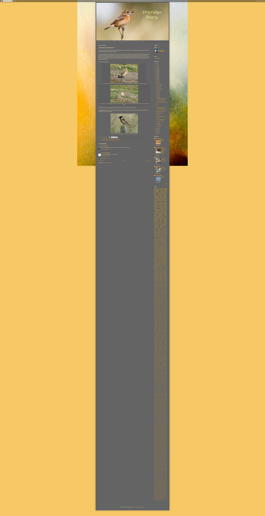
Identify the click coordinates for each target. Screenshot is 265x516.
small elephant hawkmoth (158, 489)
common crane (156, 447)
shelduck (165, 254)
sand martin (160, 279)
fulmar (165, 263)
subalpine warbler (157, 323)
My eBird (114, 41)
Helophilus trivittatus (157, 393)
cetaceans (157, 445)
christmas (160, 445)
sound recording (160, 358)
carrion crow (156, 257)
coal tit (165, 270)
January (157, 126)
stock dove (162, 268)
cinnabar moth (157, 343)
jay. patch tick (160, 350)
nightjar (161, 477)
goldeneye (156, 258)
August (157, 90)
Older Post (148, 160)
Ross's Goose (161, 422)
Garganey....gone (159, 113)
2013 (156, 79)
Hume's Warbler (164, 393)
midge (158, 475)
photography (165, 481)
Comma (155, 270)
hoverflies (156, 226)
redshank (160, 267)
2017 (156, 72)
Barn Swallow (165, 373)
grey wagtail (161, 258)
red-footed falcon (159, 484)
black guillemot (164, 438)
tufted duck (164, 290)
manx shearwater (158, 194)
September (158, 88)
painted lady (164, 317)
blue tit (162, 263)
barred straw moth (157, 437)
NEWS (157, 404)
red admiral (161, 249)
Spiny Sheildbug (164, 426)
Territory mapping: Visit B (161, 119)
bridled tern (162, 341)
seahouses (160, 321)
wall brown (160, 361)
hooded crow (160, 466)
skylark (155, 234)
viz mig (158, 250)
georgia (155, 459)
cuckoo (162, 216)
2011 (156, 82)
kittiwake (165, 283)
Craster (155, 382)
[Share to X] (114, 137)
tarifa (166, 359)
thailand (156, 495)
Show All (165, 183)
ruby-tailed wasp (159, 485)
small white (165, 357)
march (166, 473)
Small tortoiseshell (163, 331)
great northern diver (160, 202)
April (157, 96)
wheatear (156, 220)
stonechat (118, 138)
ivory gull (165, 468)
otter (155, 317)
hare (166, 462)
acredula (161, 433)
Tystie (155, 432)
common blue (157, 271)
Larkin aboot (158, 117)
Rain (162, 419)
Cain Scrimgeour (160, 379)
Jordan (164, 395)
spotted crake (159, 491)
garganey (156, 221)
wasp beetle (162, 496)
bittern (160, 438)
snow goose (165, 490)
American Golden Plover (162, 371)
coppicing (165, 250)
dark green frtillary (163, 257)
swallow (160, 207)
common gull (160, 235)
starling (157, 301)
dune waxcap (163, 452)
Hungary (155, 394)
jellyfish (157, 469)
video (163, 323)
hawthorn (160, 463)
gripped (155, 462)
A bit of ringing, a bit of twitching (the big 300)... (161, 108)
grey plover (164, 314)
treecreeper (156, 269)
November (158, 85)
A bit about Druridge (106, 41)
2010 (156, 128)
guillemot (163, 462)
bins (158, 438)
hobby (159, 253)
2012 (156, 80)
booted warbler (158, 441)
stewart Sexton (157, 492)
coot (162, 295)
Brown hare (161, 378)
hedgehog (165, 348)
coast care (162, 446)
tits (166, 495)
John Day (157, 395)
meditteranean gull (160, 236)
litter (166, 470)
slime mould (159, 488)
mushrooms (161, 476)
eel (166, 452)
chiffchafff (161, 212)
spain (164, 358)
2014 (156, 77)
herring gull (156, 240)
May (157, 95)
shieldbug (160, 357)
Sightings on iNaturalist (123, 41)
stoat (159, 359)
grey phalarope (159, 461)
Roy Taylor (165, 422)
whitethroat (157, 197)
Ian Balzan (159, 394)
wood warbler (156, 498)
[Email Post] (109, 137)
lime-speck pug (162, 470)
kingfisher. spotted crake (163, 469)
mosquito (162, 475)
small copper (164, 262)
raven (157, 483)
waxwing (155, 363)
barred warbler (164, 335)
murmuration (156, 476)
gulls (162, 283)
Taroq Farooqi (159, 430)
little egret (164, 209)
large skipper (164, 284)
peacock (160, 352)
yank (162, 499)
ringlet (163, 300)
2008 (156, 131)
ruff (158, 192)
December (158, 84)
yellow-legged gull (160, 367)
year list (161, 218)
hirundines (156, 349)
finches (163, 454)
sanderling (156, 196)
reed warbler (164, 203)
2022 (156, 64)
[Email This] (111, 137)
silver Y (163, 321)
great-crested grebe (162, 210)
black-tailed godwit (158, 190)
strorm (166, 492)
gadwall (155, 264)
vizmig (162, 255)
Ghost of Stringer (104, 152)
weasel (165, 323)
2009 (156, 130)
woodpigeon (156, 499)
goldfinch (159, 232)
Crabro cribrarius (164, 381)
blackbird (156, 235)
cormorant (156, 272)
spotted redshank (163, 322)
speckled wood (158, 225)
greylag (165, 298)
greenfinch (159, 264)
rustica (164, 485)
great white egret (162, 272)
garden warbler (161, 245)
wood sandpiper (158, 214)
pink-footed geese (160, 194)
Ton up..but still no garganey (161, 109)
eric (161, 345)
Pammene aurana (157, 411)
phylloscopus (156, 482)
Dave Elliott (159, 263)
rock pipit (159, 320)
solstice (155, 491)
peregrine (165, 240)
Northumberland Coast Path (158, 408)
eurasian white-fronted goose (160, 251)
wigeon (161, 226)
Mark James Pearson (159, 147)
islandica (155, 350)
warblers (165, 361)
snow (158, 322)
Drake (163, 382)
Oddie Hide (164, 409)
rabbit (163, 352)
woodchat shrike (164, 498)
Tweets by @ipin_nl (157, 58)
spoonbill (156, 212)
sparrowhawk (164, 223)
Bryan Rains (103, 145)
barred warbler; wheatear (159, 336)
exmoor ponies (156, 453)
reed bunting (159, 213)
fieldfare (158, 228)
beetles (165, 437)
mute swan (161, 240)
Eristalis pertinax (161, 329)
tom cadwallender (157, 360)
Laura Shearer (159, 330)
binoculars (155, 438)
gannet (161, 246)
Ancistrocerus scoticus (159, 324)
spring (163, 491)
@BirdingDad (158, 166)
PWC (166, 330)
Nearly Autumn (162, 177)
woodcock (161, 238)
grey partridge (164, 232)
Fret (157, 104)
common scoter (163, 227)
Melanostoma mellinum (158, 402)
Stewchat (157, 157)
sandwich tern (158, 231)
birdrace (162, 308)
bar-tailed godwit (164, 293)
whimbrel (165, 213)
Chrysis (162, 380)
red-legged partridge (162, 278)
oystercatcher (159, 317)
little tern (160, 299)
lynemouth (156, 473)
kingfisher (156, 315)
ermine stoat (164, 345)
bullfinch (165, 225)
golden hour (165, 459)
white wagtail (163, 269)
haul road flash (156, 463)
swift (158, 246)
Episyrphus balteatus (157, 385)
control (159, 295)
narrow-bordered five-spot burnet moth (160, 277)
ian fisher (165, 349)
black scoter (156, 439)
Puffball (157, 418)
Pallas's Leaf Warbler (157, 410)
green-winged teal (157, 283)
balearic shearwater (163, 307)
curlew (165, 214)
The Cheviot (156, 431)
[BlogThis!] (113, 137)
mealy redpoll (161, 474)
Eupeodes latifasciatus (162, 387)
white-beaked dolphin (160, 302)
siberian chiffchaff (157, 262)
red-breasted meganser (160, 216)
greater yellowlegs (158, 346)
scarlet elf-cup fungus (162, 356)
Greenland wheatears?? (160, 100)
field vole (160, 454)
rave (155, 483)
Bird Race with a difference (161, 116)
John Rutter (161, 395)
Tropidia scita (165, 431)
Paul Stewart (156, 415)
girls (157, 459)
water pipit (156, 256)
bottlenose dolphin (164, 441)
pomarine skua (157, 241)
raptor (166, 482)
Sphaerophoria (164, 425)
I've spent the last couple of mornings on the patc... (161, 99)
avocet (165, 256)
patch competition (163, 248)
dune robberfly (159, 452)
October (158, 87)
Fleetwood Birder (159, 175)
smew (155, 358)
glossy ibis (160, 459)
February (158, 124)
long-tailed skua (163, 287)
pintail (165, 192)
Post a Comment (103, 158)
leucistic (165, 285)
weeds (166, 496)
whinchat (161, 250)
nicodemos (134, 507)
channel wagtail (163, 342)
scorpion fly (156, 357)
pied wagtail (156, 249)
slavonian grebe (164, 241)
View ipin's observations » (162, 51)
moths (162, 351)
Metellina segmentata (161, 403)
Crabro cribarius (157, 328)
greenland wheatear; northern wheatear (109, 138)
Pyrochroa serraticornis (163, 418)
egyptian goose (157, 345)
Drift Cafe (158, 291)
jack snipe (156, 299)
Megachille (156, 400)
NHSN (160, 404)
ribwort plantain (164, 484)
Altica (155, 371)
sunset (160, 301)
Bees (163, 374)
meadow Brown (156, 474)
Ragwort (160, 419)
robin (161, 221)
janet (155, 469)
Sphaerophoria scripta (157, 426)
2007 (156, 133)
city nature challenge (157, 446)
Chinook (159, 380)
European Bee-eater (157, 388)
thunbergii (160, 495)
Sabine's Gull (160, 306)
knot (166, 264)
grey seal (165, 461)
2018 (156, 71)
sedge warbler (158, 204)
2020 (156, 68)
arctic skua (161, 192)
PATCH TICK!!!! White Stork (161, 102)
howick (160, 349)
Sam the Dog (156, 423)
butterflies (165, 280)
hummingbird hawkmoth (158, 467)
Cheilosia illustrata (163, 327)
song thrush (156, 268)
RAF (155, 419)
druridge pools (161, 312)
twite (161, 201)
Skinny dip (160, 425)
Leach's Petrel (160, 305)
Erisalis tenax (164, 385)
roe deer (165, 267)
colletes (165, 446)
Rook (157, 422)
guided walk (159, 462)
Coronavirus (156, 381)
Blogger (143, 507)
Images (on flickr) (134, 41)
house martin (159, 273)
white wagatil (160, 363)
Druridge (162, 242)
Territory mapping (164, 430)
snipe (159, 234)
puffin (160, 261)
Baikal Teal (157, 373)
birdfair (158, 308)
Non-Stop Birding (159, 138)
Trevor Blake (160, 431)
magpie (160, 275)
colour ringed (164, 309)
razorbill (155, 278)
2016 (156, 74)
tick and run (163, 495)
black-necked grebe (158, 338)
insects (158, 468)
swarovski (162, 359)
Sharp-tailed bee (162, 424)
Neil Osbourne (164, 404)
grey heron (165, 239)
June (157, 93)
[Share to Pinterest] (117, 137)
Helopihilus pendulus (158, 292)
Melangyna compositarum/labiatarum (160, 401)
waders (165, 255)
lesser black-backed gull (158, 285)
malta (159, 473)
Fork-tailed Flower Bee (163, 389)
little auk (156, 286)
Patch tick (156, 207)
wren (155, 291)
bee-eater (162, 437)
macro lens (164, 299)
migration (165, 316)
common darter (163, 271)
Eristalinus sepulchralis (158, 386)
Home (98, 41)
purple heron (161, 482)
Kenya (162, 396)
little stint (160, 286)
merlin (158, 248)
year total (162, 366)
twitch (155, 263)
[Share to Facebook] (115, 137)
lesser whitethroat (158, 229)
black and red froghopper (162, 337)
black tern (160, 439)
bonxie (155, 210)
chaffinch (158, 309)
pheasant (162, 265)
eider (166, 312)
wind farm (158, 366)
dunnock (165, 295)
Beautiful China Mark (158, 374)
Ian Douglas (163, 394)
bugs (166, 341)
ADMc (159, 242)
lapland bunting (157, 284)
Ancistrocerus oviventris (158, 372)
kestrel (163, 264)
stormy (163, 492)
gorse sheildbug (156, 460)
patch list (156, 352)
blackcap (158, 199)
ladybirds (155, 470)
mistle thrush (156, 254)
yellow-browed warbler (160, 205)
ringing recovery (163, 233)
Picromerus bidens (162, 415)
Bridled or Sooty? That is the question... (163, 159)
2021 (156, 66)
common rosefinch (164, 448)
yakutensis (159, 499)
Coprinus (165, 380)
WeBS (165, 190)
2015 (156, 76)
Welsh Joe (159, 335)
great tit (162, 298)
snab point (160, 490)
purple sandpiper (157, 319)
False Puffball (164, 388)
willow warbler (163, 196)
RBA (157, 419)
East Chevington (164, 291)
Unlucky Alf (159, 432)
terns (164, 301)
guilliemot (161, 348)
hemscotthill (165, 463)
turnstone (156, 242)
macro (165, 253)
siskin (162, 231)
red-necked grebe (157, 300)
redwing (165, 218)
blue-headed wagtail (161, 440)
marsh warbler (160, 316)
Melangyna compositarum (162, 400)
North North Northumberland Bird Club (160, 407)
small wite (156, 490)
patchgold (160, 481)
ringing (156, 188)
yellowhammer (161, 256)
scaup (166, 236)
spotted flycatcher (157, 255)
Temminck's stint (157, 293)
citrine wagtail (164, 445)
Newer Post (101, 160)
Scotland (155, 331)
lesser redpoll (164, 228)
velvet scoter (164, 199)
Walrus (163, 432)
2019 (156, 69)
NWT (166, 292)
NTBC (164, 330)
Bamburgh (161, 373)
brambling (160, 280)
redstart (155, 279)
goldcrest (164, 195)
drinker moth (164, 344)
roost (163, 320)
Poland (163, 417)
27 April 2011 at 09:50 (105, 155)
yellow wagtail (163, 220)
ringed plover (164, 261)
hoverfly (165, 466)
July (157, 92)
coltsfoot (161, 343)
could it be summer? (160, 121)
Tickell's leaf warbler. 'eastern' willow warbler (160, 334)
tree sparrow (158, 290)
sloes (162, 488)
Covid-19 (159, 381)
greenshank (160, 239)
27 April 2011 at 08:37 (105, 149)
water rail (156, 238)
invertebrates (161, 468)
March (157, 123)
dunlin (155, 228)
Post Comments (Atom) (107, 162)
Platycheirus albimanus (162, 416)
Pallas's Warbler (164, 410)
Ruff (157, 105)
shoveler (160, 222)
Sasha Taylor (162, 423)
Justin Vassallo (157, 396)
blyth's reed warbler (162, 339)
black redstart (157, 294)
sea (166, 485)
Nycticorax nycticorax (157, 409)
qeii (163, 482)
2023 (156, 63)
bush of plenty (162, 444)
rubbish (155, 485)
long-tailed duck (157, 233)
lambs (158, 470)
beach (155, 308)
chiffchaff (162, 197)
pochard (161, 254)
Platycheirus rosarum (157, 417)
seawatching (163, 188)
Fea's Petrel (156, 389)
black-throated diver (160, 243)
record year (161, 483)
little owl (162, 253)
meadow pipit (157, 216)
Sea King (158, 424)
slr (164, 488)
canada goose (160, 270)
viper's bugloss (156, 496)
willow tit (165, 497)
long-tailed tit (157, 265)
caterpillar (156, 342)
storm (161, 492)
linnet (161, 260)
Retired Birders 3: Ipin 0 (160, 111)
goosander (156, 253)
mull (166, 475)
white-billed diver (161, 497)
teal (166, 268)
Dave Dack (159, 382)
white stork (156, 497)
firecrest (155, 313)
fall (159, 453)
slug (166, 488)
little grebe (160, 247)
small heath (165, 489)
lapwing (165, 205)
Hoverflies (142, 41)
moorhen (158, 351)
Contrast (158, 114)
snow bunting (164, 234)
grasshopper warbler (159, 200)
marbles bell (162, 473)
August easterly (162, 140)
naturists (158, 477)
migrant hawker (160, 276)
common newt (161, 447)
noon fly (165, 351)
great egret (161, 460)
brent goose (156, 341)
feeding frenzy (162, 453)
